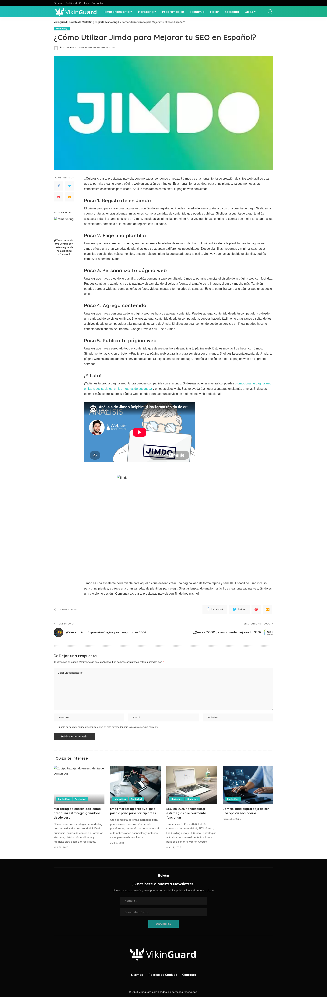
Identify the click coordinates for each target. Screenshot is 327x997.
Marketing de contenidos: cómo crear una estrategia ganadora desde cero (77, 813)
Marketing (61, 28)
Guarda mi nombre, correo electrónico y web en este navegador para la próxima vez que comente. (108, 727)
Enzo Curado (67, 47)
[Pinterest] (58, 196)
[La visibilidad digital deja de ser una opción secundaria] (248, 785)
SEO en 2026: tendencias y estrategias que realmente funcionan (186, 813)
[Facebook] (58, 186)
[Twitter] (69, 186)
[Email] (69, 196)
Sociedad (80, 799)
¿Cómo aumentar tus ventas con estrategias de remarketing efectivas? (64, 247)
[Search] (270, 11)
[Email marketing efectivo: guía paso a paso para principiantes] (135, 785)
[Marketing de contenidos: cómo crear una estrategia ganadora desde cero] (79, 785)
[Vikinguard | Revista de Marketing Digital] (76, 11)
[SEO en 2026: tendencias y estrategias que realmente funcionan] (191, 785)
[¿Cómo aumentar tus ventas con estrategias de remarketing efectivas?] (64, 227)
